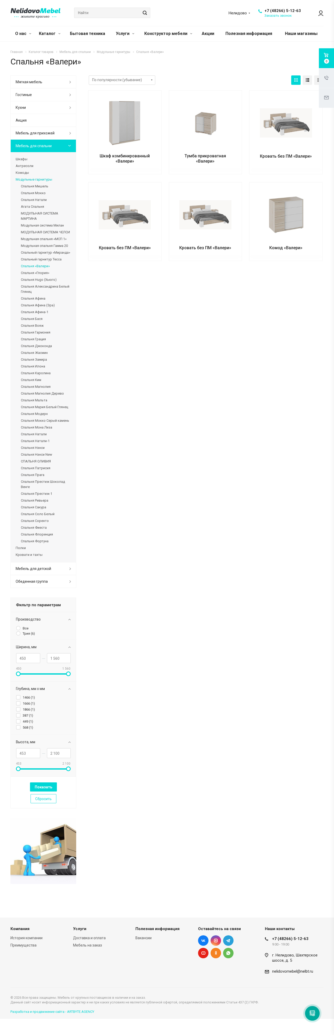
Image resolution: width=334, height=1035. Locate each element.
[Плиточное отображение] (296, 80)
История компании (26, 938)
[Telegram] (228, 940)
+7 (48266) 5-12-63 (283, 10)
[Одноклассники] (216, 953)
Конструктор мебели (166, 33)
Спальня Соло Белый (38, 514)
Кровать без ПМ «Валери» (286, 156)
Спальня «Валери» (35, 266)
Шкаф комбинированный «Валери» (125, 158)
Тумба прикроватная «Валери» (205, 158)
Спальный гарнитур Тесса (41, 259)
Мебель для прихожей (35, 133)
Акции (208, 33)
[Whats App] (228, 953)
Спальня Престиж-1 (36, 494)
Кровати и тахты (29, 555)
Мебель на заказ (87, 945)
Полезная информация (248, 33)
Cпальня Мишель (34, 186)
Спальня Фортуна (35, 541)
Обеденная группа (32, 581)
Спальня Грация (33, 339)
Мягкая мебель (29, 82)
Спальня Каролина (36, 373)
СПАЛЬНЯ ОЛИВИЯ (36, 461)
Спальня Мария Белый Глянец (44, 407)
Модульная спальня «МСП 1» (44, 239)
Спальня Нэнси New (36, 454)
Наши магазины (301, 33)
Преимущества (23, 945)
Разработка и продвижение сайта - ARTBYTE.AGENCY (52, 1012)
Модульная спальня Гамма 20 (44, 246)
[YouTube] (203, 953)
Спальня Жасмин (34, 353)
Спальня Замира (34, 359)
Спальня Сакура (33, 507)
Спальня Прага (32, 475)
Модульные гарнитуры (34, 179)
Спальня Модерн (34, 414)
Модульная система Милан (42, 225)
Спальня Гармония (35, 332)
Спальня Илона (33, 366)
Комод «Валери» (285, 247)
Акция (21, 120)
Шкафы (21, 159)
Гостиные (24, 95)
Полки (21, 548)
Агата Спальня (32, 207)
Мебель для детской (33, 569)
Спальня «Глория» (35, 273)
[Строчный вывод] (307, 80)
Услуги (123, 33)
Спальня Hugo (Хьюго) (39, 280)
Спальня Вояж (32, 326)
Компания (19, 928)
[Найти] (144, 13)
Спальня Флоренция (37, 534)
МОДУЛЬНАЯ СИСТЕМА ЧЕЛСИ (45, 232)
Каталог (48, 33)
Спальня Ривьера (34, 500)
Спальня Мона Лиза (36, 427)
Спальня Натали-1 (35, 441)
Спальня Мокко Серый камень (45, 421)
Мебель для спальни (34, 146)
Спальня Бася (32, 319)
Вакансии (143, 938)
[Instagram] (216, 940)
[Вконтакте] (203, 940)
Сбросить (43, 799)
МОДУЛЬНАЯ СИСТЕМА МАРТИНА (39, 216)
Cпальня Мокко (33, 193)
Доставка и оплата (89, 938)
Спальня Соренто (35, 521)
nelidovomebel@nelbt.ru (292, 971)
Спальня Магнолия (36, 387)
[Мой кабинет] (318, 13)
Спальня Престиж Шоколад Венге (43, 484)
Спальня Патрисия (35, 468)
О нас (21, 33)
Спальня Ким (31, 380)
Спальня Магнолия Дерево (42, 393)
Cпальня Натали (34, 200)
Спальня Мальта (34, 400)
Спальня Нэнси (33, 448)
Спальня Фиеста (34, 528)
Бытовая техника (87, 33)
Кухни (21, 107)
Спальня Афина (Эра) (38, 305)
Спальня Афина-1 (34, 312)
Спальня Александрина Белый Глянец (45, 289)
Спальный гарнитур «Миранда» (45, 252)
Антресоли (24, 166)
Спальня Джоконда (36, 346)
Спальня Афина (33, 298)
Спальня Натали (34, 434)
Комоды (22, 173)
